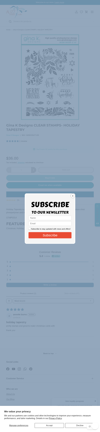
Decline (79, 425)
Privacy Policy (55, 418)
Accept (49, 425)
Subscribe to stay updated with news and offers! (51, 229)
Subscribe (50, 235)
